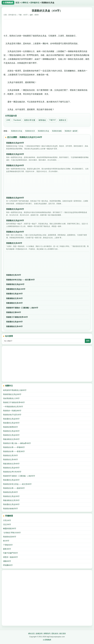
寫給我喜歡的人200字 (11, 398)
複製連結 (42, 120)
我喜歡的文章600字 (13, 312)
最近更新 (62, 633)
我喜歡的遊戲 (57, 131)
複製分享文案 (29, 120)
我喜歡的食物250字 (10, 509)
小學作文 (24, 3)
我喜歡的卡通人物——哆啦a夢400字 (17, 443)
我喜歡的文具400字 (10, 459)
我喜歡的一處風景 (71, 131)
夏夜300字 (7, 549)
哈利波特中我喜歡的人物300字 (14, 390)
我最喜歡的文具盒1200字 (15, 289)
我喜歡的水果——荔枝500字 (14, 488)
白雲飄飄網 (47, 640)
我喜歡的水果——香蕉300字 (14, 451)
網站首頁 (31, 633)
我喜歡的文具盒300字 (11, 435)
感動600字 (7, 561)
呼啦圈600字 (8, 565)
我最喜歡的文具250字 (11, 500)
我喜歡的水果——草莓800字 (14, 447)
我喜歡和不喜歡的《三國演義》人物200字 (22, 308)
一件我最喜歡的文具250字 (13, 407)
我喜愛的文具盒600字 (14, 322)
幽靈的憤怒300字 (9, 528)
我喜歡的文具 (30, 131)
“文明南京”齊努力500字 (12, 533)
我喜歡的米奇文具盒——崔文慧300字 (20, 280)
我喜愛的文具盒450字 (11, 423)
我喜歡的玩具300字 (10, 492)
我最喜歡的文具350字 (14, 298)
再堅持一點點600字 (10, 557)
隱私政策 (55, 633)
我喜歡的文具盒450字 (11, 431)
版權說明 (39, 633)
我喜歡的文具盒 (16, 131)
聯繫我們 (47, 633)
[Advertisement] (47, 26)
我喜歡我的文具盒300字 (15, 284)
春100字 (6, 541)
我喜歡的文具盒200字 (11, 496)
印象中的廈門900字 (10, 553)
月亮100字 (7, 520)
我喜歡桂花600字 (9, 537)
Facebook (17, 120)
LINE (8, 120)
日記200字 (7, 524)
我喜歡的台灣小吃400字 (12, 472)
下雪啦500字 (8, 545)
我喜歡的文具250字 (13, 275)
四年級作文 (35, 3)
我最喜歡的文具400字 (14, 303)
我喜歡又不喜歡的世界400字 (17, 317)
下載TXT (52, 120)
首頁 (17, 3)
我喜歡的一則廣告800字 (12, 411)
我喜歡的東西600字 (10, 427)
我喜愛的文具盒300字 (14, 294)
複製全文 (62, 120)
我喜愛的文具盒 (43, 131)
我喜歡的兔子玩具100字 (12, 415)
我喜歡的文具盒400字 (11, 468)
